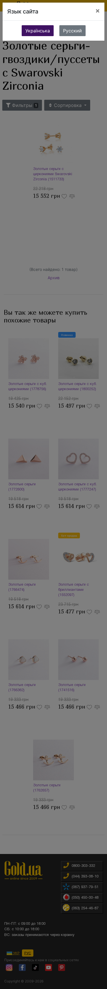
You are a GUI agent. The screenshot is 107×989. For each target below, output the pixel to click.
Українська (37, 31)
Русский (72, 31)
